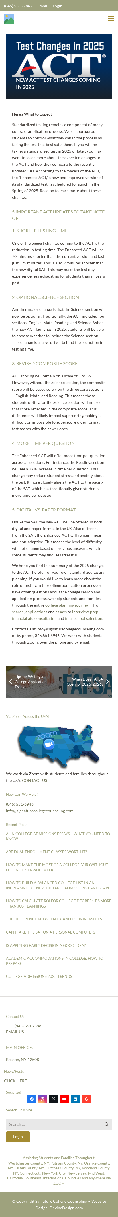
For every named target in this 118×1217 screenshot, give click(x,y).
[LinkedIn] (75, 1099)
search (18, 611)
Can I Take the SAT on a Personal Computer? (50, 932)
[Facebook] (31, 1099)
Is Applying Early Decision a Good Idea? (46, 945)
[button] (111, 19)
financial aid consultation (34, 618)
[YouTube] (64, 1099)
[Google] (86, 1099)
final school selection (83, 618)
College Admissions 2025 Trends (39, 976)
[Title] (9, 19)
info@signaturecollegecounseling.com (40, 810)
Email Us (15, 1031)
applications (36, 611)
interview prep (85, 611)
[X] (53, 1099)
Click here (15, 1080)
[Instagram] (42, 1099)
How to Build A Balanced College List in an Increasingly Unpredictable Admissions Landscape (58, 885)
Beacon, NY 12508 (22, 1059)
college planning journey (67, 605)
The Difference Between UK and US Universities (54, 919)
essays (61, 611)
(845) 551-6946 (20, 804)
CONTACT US (34, 780)
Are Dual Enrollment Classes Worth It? (46, 852)
